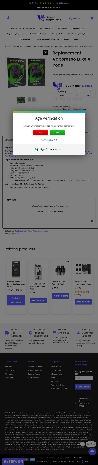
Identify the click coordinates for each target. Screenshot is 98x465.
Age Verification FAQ (49, 140)
